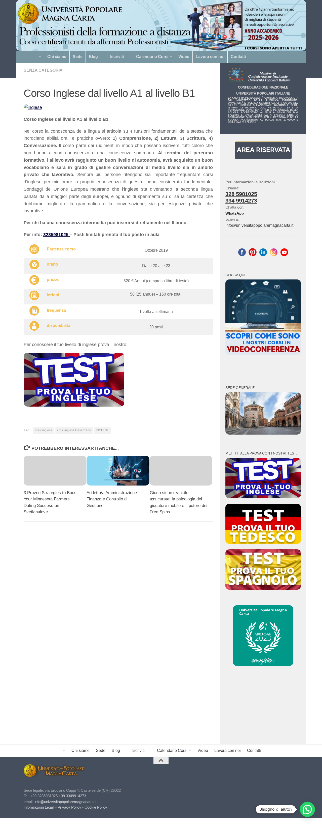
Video (183, 56)
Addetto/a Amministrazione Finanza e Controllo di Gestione (112, 499)
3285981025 (56, 234)
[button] (307, 809)
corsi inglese (43, 430)
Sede (78, 56)
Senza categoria (43, 70)
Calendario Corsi (152, 56)
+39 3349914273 (72, 796)
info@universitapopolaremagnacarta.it (259, 225)
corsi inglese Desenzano (74, 430)
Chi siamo (56, 56)
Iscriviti (117, 56)
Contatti (238, 56)
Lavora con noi (210, 56)
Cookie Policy (96, 807)
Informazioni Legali (39, 807)
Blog (93, 56)
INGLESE (102, 430)
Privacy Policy (69, 807)
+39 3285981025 (44, 796)
